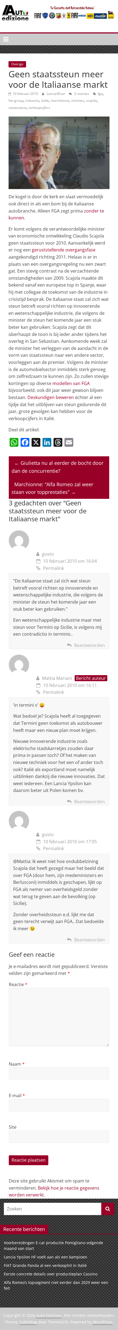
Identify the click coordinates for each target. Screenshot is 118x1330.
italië (45, 100)
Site (12, 1127)
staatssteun (17, 107)
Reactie (18, 984)
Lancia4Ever (56, 93)
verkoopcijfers (39, 107)
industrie (32, 100)
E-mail (17, 1096)
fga (100, 93)
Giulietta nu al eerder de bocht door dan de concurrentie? (57, 467)
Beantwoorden (89, 645)
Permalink (53, 568)
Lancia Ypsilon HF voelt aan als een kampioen (45, 1257)
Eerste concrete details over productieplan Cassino (50, 1274)
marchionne (60, 100)
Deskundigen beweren (50, 397)
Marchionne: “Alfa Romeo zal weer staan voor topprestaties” (52, 488)
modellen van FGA (71, 383)
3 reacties (81, 93)
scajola (91, 100)
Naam (17, 1064)
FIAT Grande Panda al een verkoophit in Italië (45, 1265)
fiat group (16, 100)
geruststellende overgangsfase (63, 250)
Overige (17, 64)
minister (77, 100)
